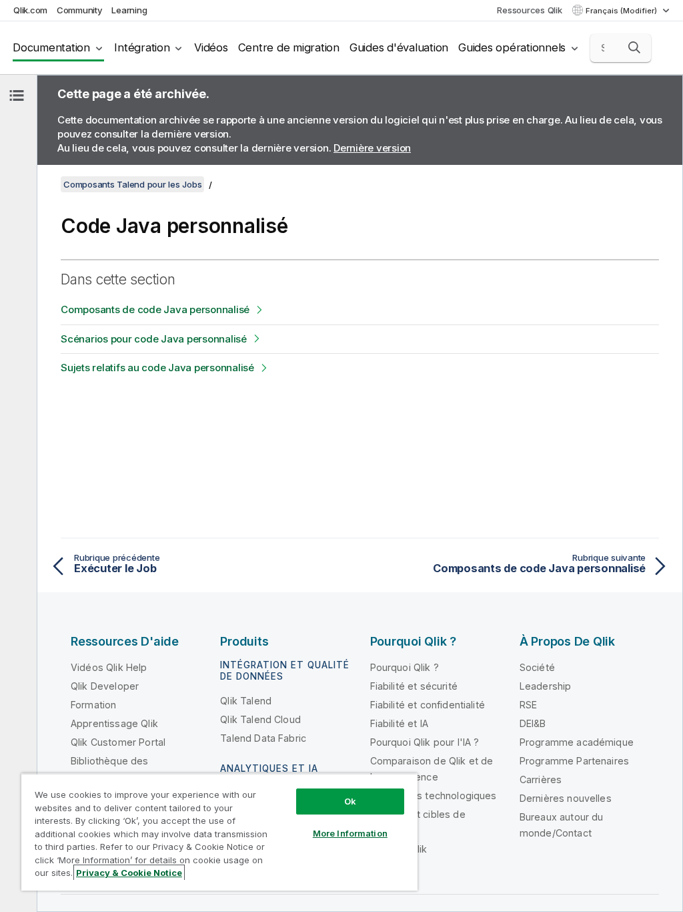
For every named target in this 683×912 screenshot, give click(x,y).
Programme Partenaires (574, 760)
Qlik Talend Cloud (260, 719)
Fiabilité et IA (399, 723)
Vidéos (211, 47)
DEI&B (533, 723)
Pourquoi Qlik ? (404, 667)
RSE (528, 704)
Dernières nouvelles (566, 798)
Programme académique (577, 742)
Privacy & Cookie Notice (129, 872)
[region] (219, 832)
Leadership (546, 686)
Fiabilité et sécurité (414, 686)
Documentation (51, 47)
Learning (129, 10)
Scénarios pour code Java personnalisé (154, 338)
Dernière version (372, 148)
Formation (93, 704)
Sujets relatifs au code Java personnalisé (157, 367)
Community (80, 10)
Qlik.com (30, 10)
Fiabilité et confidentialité (427, 704)
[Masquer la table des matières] (17, 95)
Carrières (541, 779)
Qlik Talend (245, 700)
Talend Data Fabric (263, 738)
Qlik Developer (105, 686)
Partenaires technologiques (433, 795)
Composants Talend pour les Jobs (132, 184)
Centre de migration (288, 47)
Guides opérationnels (512, 47)
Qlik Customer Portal (118, 742)
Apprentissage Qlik (114, 723)
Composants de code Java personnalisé (155, 309)
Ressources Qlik (529, 10)
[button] (634, 47)
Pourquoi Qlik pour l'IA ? (425, 742)
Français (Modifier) (622, 10)
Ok (350, 801)
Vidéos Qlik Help (109, 667)
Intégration (141, 47)
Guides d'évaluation (399, 47)
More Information (350, 833)
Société (537, 667)
